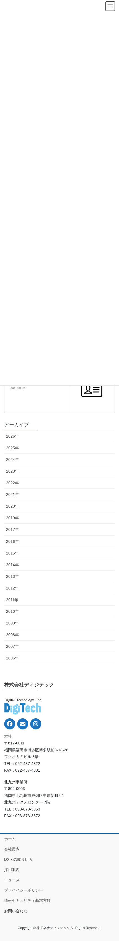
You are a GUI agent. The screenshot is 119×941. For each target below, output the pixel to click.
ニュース (12, 880)
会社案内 (12, 849)
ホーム (10, 839)
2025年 (12, 448)
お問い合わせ (15, 911)
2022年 (12, 483)
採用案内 (12, 869)
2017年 (12, 529)
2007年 (12, 646)
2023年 (12, 471)
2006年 (12, 658)
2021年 (12, 494)
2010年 (12, 611)
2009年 (12, 623)
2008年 (12, 635)
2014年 (12, 565)
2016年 (12, 541)
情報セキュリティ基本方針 (27, 900)
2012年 (12, 588)
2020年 (12, 506)
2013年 (12, 576)
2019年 (12, 518)
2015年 (12, 553)
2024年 (12, 459)
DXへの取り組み (18, 859)
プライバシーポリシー (23, 890)
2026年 (12, 436)
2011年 (12, 600)
